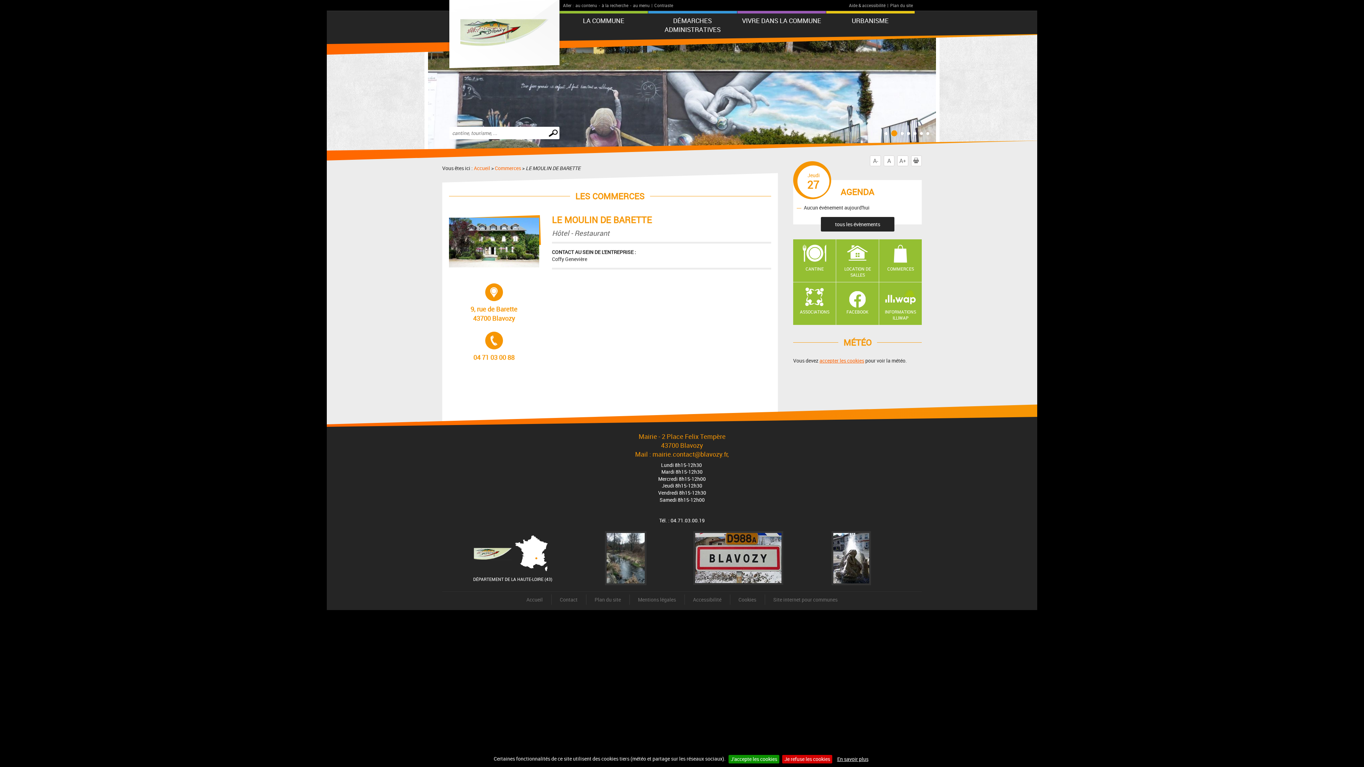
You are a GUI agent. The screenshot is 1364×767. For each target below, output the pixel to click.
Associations (814, 312)
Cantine (815, 269)
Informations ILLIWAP (900, 315)
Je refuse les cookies (807, 759)
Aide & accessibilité (867, 5)
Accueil (482, 168)
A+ (902, 161)
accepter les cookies (841, 360)
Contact (569, 599)
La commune (603, 20)
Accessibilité (707, 599)
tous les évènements (857, 224)
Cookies (747, 599)
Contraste (663, 5)
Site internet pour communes (805, 599)
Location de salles (857, 272)
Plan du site (901, 5)
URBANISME (870, 20)
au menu (641, 5)
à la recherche (615, 5)
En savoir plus (852, 759)
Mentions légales (657, 599)
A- (875, 161)
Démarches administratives (693, 25)
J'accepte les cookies (754, 759)
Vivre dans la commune (781, 20)
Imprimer (921, 161)
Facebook (857, 312)
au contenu (586, 5)
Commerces (508, 168)
